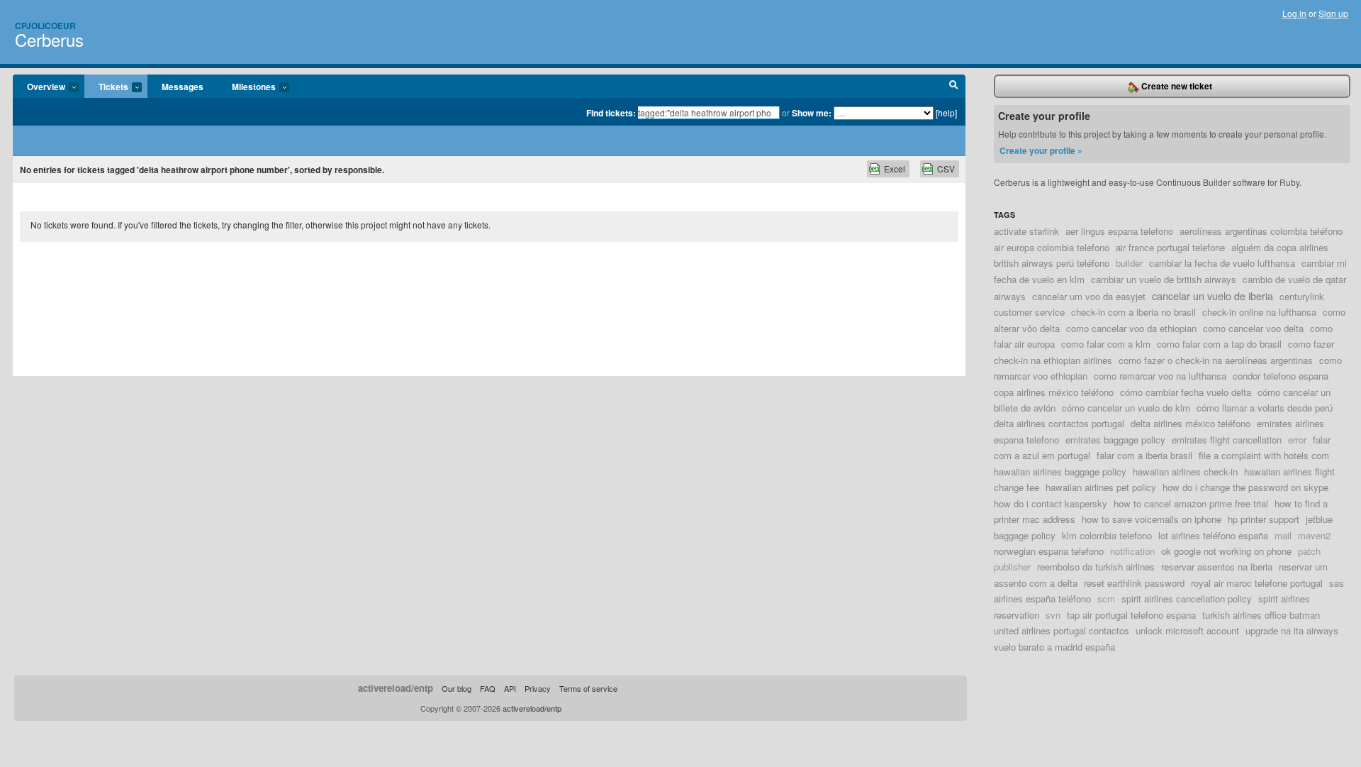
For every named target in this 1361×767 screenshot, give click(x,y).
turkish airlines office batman (1261, 615)
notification (1132, 551)
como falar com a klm (1105, 344)
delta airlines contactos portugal (1059, 423)
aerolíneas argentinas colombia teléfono (1261, 231)
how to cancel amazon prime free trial (1191, 503)
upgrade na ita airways (1291, 630)
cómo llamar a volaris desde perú (1265, 407)
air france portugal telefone (1170, 247)
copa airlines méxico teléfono (1054, 392)
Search (953, 87)
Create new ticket (1175, 85)
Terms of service (588, 688)
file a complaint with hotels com (1264, 455)
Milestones (247, 87)
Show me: (811, 112)
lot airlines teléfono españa (1213, 535)
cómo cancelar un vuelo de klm (1126, 407)
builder (1129, 263)
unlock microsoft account (1187, 630)
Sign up (1333, 13)
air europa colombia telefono (1051, 247)
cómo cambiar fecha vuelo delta (1185, 392)
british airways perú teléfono (1051, 263)
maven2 (1314, 535)
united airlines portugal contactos (1061, 630)
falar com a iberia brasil (1144, 455)
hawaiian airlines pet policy (1101, 487)
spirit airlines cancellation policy (1186, 598)
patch (1309, 551)
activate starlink (1026, 231)
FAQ (487, 688)
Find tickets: (611, 112)
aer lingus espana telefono (1119, 231)
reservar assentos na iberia (1216, 566)
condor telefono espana (1280, 375)
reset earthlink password (1134, 583)
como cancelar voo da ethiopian (1131, 328)
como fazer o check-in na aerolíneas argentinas (1216, 360)
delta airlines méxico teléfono (1190, 423)
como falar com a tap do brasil (1219, 344)
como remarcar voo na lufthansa (1160, 375)
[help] (946, 112)
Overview (39, 87)
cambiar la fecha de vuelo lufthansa (1222, 263)
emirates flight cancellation (1227, 439)
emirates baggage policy (1115, 439)
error (1297, 439)
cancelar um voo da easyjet (1089, 296)
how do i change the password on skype (1245, 487)
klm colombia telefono (1107, 535)
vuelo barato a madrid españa (1054, 646)
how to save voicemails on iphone (1151, 519)
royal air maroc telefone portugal (1257, 583)
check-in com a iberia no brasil (1133, 312)
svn (1053, 615)
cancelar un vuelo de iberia (1212, 295)
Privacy (538, 688)
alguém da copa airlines (1279, 247)
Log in (1294, 13)
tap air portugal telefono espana (1131, 615)
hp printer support (1263, 519)
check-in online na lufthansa (1259, 312)
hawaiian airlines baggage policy (1060, 471)
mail (1283, 535)
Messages (182, 86)
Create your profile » (1040, 150)
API (510, 688)
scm (1106, 598)
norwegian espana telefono (1049, 551)
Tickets (106, 87)
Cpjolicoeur (45, 25)
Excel (894, 168)
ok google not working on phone (1226, 551)
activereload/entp (395, 688)
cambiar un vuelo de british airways (1163, 279)
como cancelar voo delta (1253, 328)
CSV (946, 168)
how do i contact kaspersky (1050, 503)
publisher (1012, 566)
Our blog (456, 688)
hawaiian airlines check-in (1185, 471)
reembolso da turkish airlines (1096, 566)
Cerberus (49, 39)
